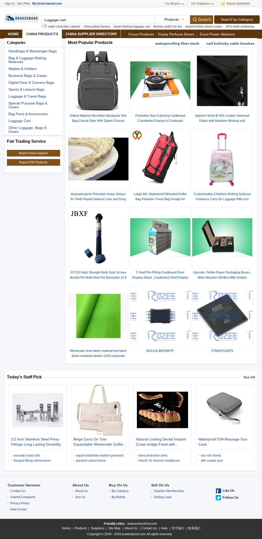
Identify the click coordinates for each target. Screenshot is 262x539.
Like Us (228, 491)
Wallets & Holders (22, 69)
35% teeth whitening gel (234, 26)
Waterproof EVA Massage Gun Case (222, 441)
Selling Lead (162, 497)
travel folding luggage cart (124, 26)
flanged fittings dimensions (32, 460)
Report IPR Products (33, 162)
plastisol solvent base (91, 460)
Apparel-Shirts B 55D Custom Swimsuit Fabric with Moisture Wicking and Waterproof (222, 121)
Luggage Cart (19, 121)
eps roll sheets (211, 455)
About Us (80, 485)
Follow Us (230, 497)
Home (13, 34)
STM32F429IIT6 (222, 351)
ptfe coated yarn (212, 460)
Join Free (23, 3)
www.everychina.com (142, 523)
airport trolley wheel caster (195, 26)
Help (164, 528)
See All (249, 377)
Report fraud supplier (33, 153)
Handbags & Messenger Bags (32, 51)
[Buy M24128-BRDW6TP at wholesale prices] (160, 345)
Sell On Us (160, 485)
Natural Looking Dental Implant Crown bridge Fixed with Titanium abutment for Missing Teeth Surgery (161, 442)
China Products (42, 34)
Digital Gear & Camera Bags (31, 83)
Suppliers (97, 528)
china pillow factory (88, 26)
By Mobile (118, 497)
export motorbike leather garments (100, 455)
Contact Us (18, 491)
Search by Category (237, 19)
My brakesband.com (47, 3)
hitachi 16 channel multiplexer (159, 460)
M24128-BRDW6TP (160, 351)
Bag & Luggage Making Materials (27, 60)
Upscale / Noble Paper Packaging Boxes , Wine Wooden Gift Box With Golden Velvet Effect (222, 277)
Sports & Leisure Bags (26, 89)
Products (80, 528)
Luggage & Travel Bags (27, 96)
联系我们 (194, 528)
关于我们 (178, 528)
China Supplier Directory (91, 34)
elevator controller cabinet (54, 26)
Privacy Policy (20, 503)
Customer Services (24, 485)
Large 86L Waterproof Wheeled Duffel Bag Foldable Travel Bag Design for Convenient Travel (160, 199)
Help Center (18, 509)
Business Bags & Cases (27, 76)
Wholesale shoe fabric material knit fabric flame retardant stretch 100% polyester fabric (98, 356)
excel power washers (217, 34)
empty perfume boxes (176, 34)
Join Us (80, 497)
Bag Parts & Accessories (28, 114)
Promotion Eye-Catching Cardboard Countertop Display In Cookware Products (160, 121)
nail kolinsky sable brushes (230, 43)
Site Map (114, 528)
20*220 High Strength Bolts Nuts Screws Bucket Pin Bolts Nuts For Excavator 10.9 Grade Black (98, 277)
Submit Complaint (22, 497)
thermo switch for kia (159, 26)
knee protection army (153, 455)
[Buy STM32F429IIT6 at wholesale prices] (222, 345)
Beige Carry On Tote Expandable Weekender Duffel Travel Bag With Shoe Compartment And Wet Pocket (98, 442)
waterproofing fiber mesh (177, 43)
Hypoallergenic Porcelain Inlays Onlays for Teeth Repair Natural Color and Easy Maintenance (98, 199)
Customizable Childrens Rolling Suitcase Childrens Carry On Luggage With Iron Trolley (222, 199)
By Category (120, 491)
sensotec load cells (27, 455)
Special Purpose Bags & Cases (27, 105)
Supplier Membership (169, 491)
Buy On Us (118, 485)
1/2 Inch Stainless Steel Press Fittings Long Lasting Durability (36, 441)
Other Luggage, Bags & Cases (27, 130)
